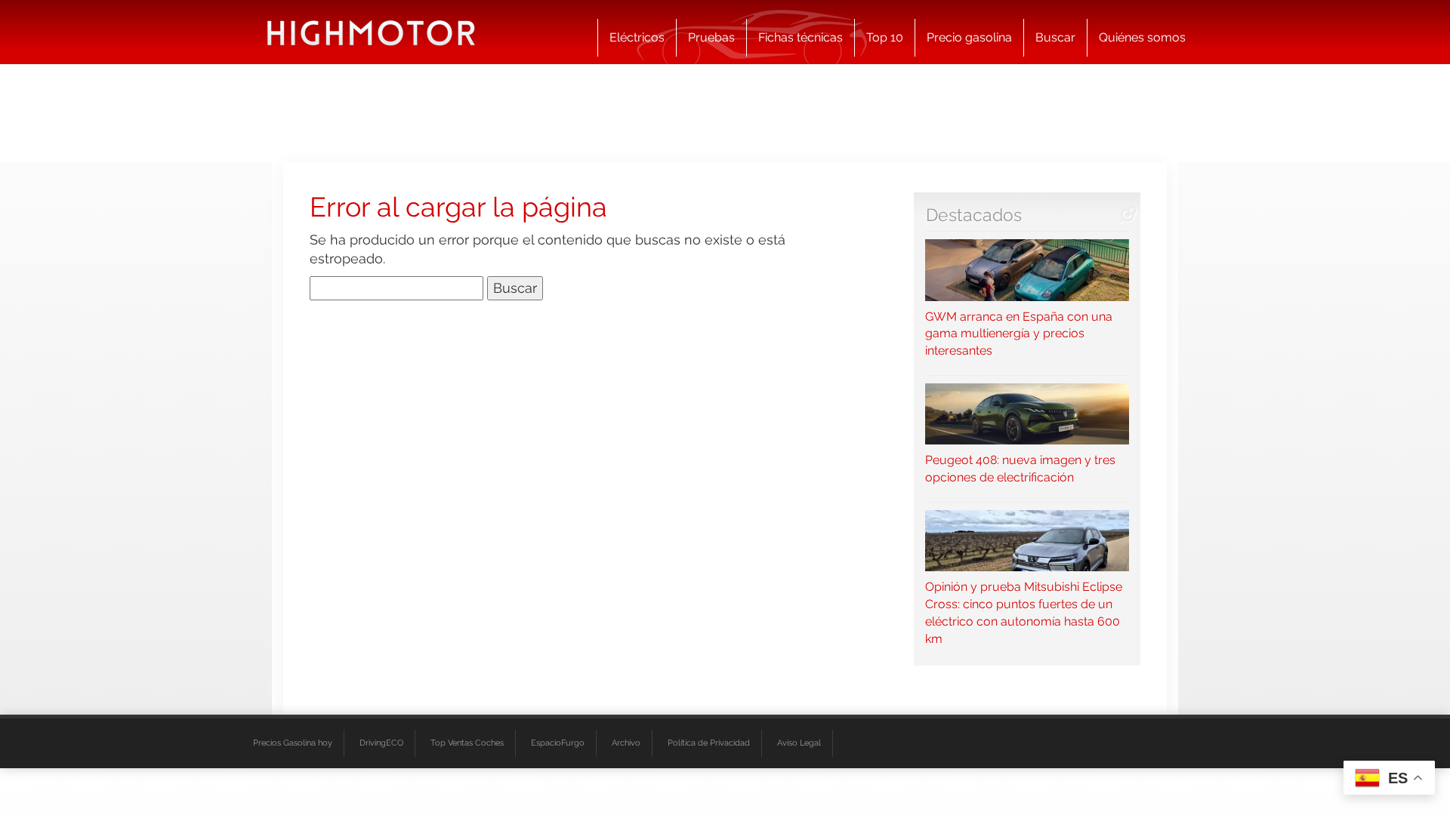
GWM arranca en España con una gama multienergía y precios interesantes (1018, 333)
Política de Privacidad (709, 743)
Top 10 (884, 37)
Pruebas (711, 37)
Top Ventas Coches (467, 743)
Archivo (626, 743)
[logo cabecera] (371, 32)
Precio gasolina (969, 37)
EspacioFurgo (558, 743)
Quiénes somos (1142, 37)
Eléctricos (637, 37)
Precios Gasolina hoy (292, 743)
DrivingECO (381, 743)
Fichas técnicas (800, 37)
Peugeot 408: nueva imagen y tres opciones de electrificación (1020, 468)
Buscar (1055, 37)
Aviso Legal (799, 743)
